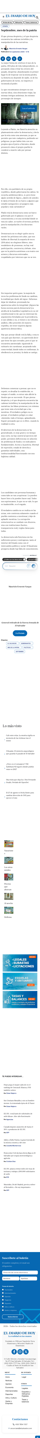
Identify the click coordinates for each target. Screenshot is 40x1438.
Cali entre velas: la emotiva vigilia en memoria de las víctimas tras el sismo (20, 738)
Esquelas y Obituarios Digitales (26, 1394)
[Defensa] (8, 910)
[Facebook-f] (14, 1351)
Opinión (8, 1296)
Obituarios (18, 22)
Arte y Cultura (11, 1398)
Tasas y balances (31, 22)
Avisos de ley (7, 22)
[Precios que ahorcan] (8, 877)
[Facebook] (3, 58)
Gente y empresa (11, 1310)
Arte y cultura (9, 1307)
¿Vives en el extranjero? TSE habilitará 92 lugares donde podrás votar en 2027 (20, 767)
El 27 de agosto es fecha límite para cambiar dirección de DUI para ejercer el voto (20, 795)
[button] (3, 17)
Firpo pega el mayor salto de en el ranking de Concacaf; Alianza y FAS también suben (17, 1087)
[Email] (8, 58)
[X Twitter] (14, 58)
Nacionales (9, 1290)
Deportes (8, 1303)
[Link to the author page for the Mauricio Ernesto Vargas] (6, 48)
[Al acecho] (8, 896)
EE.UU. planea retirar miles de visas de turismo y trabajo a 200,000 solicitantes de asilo (19, 1171)
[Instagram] (20, 1351)
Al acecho (8, 903)
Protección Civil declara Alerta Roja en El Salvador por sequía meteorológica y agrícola (20, 1155)
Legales (25, 1388)
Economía (9, 1387)
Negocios (8, 1300)
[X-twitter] (26, 1351)
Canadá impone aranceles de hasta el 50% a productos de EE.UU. (18, 1128)
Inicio (7, 1377)
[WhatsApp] (19, 58)
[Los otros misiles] (8, 860)
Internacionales (10, 1293)
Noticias (8, 1380)
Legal (24, 1377)
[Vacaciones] (8, 843)
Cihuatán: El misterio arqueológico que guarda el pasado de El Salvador (20, 752)
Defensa (8, 917)
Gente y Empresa (8, 1402)
